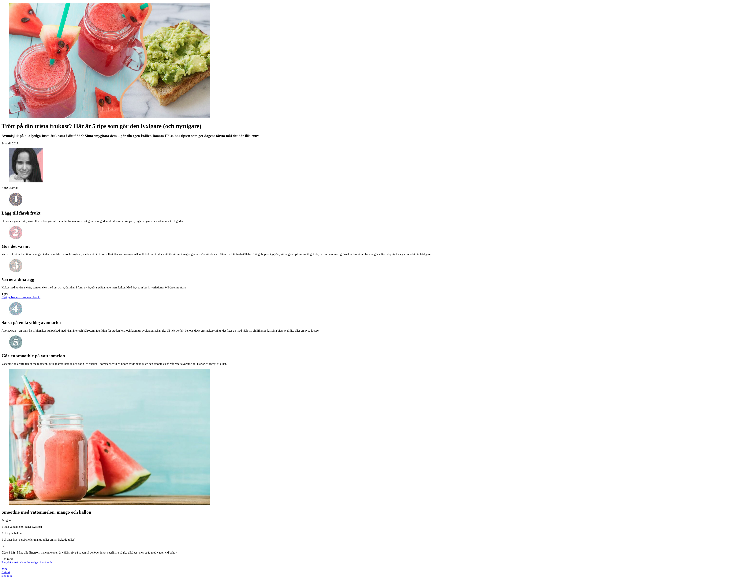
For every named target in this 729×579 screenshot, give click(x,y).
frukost (6, 572)
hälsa (5, 568)
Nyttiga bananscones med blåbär (21, 297)
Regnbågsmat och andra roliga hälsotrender (27, 562)
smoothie (7, 575)
